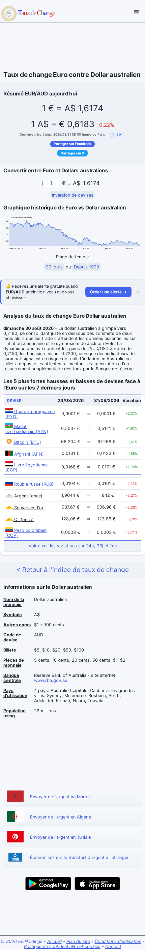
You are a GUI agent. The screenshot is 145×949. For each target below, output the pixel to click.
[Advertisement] (72, 47)
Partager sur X (72, 153)
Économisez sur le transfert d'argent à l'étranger (79, 857)
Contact (113, 946)
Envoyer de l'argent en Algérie (60, 816)
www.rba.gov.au (50, 680)
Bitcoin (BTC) (27, 442)
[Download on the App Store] (97, 883)
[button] (116, 135)
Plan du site (78, 941)
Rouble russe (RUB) (33, 484)
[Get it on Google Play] (48, 883)
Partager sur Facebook (72, 144)
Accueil (54, 941)
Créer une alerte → (108, 291)
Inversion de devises (72, 195)
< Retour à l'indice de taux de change (72, 570)
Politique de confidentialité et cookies (62, 946)
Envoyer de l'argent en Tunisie (60, 837)
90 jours (54, 266)
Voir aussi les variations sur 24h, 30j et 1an (73, 545)
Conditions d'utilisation (118, 941)
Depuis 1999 (86, 266)
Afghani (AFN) (28, 454)
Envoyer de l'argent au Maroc (60, 796)
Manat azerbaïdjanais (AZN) (26, 429)
